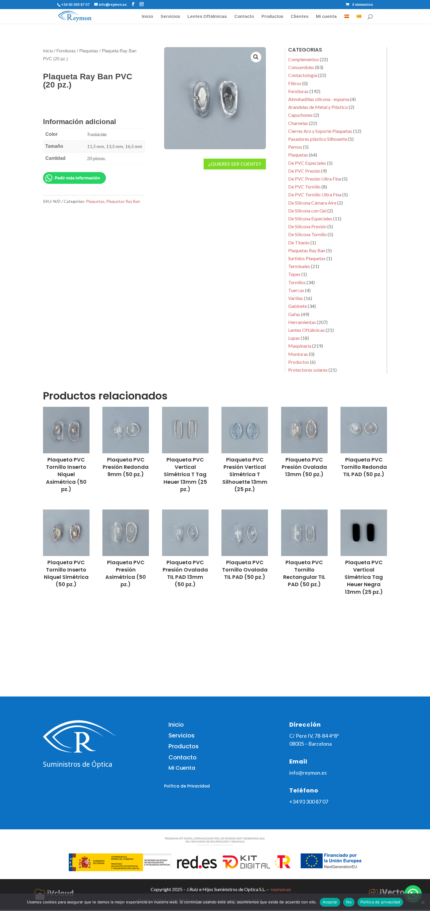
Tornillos (297, 282)
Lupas (294, 338)
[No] (423, 902)
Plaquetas (88, 51)
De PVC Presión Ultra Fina (314, 178)
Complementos (303, 59)
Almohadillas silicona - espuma (318, 99)
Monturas (298, 354)
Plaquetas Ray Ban (123, 201)
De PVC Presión (304, 171)
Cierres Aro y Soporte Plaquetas (320, 131)
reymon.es (281, 889)
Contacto (244, 16)
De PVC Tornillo (304, 186)
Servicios (170, 16)
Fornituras (66, 51)
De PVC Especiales (307, 163)
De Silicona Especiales (310, 218)
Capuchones (300, 115)
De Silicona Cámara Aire (312, 202)
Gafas (294, 314)
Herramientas (302, 322)
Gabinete (297, 306)
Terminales (299, 266)
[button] (256, 57)
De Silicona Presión (307, 226)
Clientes (299, 16)
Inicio (147, 16)
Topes (294, 274)
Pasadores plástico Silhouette (317, 139)
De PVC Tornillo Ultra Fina (314, 194)
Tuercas (296, 290)
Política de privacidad (380, 902)
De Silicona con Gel (307, 210)
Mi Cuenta (181, 767)
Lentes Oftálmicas (207, 16)
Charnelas (298, 123)
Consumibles (301, 67)
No (349, 902)
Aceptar (330, 902)
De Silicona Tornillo (307, 234)
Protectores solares (308, 370)
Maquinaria (299, 346)
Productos (272, 16)
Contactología (302, 75)
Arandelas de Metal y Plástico (318, 107)
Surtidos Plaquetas (307, 258)
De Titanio (298, 242)
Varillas (295, 298)
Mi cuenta (326, 16)
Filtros (294, 83)
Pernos (295, 147)
